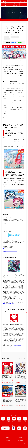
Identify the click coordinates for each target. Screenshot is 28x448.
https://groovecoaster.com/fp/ (8, 303)
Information (8, 20)
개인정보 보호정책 (20, 440)
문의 (20, 442)
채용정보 (20, 437)
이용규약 (7, 442)
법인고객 (21, 1)
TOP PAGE (7, 435)
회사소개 (7, 437)
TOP (2, 20)
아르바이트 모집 (7, 440)
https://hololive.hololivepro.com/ (9, 248)
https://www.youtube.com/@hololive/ (10, 251)
